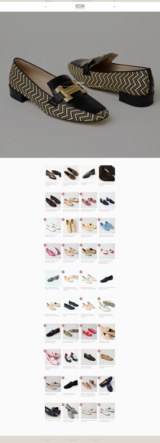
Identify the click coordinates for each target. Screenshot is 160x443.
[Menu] (46, 7)
